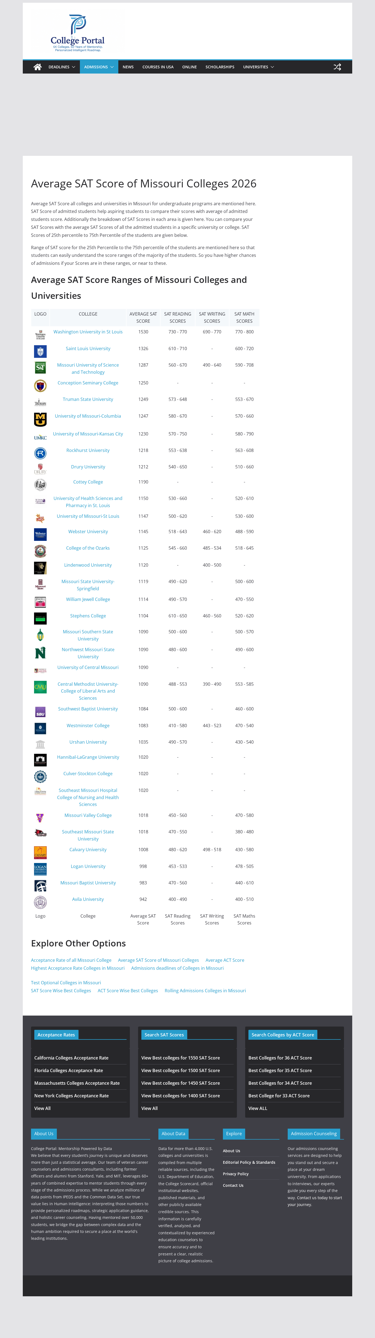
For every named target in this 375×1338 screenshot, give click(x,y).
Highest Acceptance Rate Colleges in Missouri (78, 968)
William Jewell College (88, 599)
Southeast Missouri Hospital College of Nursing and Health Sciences (88, 797)
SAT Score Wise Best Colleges (61, 991)
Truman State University (88, 399)
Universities (255, 66)
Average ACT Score (225, 960)
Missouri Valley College (88, 815)
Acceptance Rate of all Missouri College (71, 960)
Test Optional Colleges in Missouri (66, 983)
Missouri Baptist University (88, 883)
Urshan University (88, 742)
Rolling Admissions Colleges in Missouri (205, 991)
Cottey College (88, 482)
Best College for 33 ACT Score (279, 1096)
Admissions (96, 66)
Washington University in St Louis (88, 332)
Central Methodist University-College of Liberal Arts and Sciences (88, 691)
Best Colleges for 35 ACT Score (280, 1070)
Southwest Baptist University (88, 709)
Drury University (88, 467)
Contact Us (233, 1185)
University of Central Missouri (88, 667)
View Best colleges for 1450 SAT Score (180, 1083)
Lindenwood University (88, 565)
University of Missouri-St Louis (88, 516)
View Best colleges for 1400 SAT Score (180, 1096)
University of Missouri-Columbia (88, 416)
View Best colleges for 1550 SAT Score (180, 1058)
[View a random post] (337, 67)
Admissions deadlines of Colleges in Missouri (177, 968)
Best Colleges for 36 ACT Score (280, 1058)
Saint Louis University (88, 348)
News (128, 66)
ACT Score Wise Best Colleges (128, 991)
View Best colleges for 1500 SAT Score (180, 1070)
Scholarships (220, 66)
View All (42, 1108)
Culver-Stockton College (88, 774)
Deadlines (59, 66)
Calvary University (88, 850)
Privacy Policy (236, 1173)
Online (189, 66)
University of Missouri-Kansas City (88, 434)
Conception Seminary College (88, 383)
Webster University (88, 532)
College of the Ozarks (88, 548)
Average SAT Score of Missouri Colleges (158, 960)
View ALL (257, 1108)
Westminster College (88, 726)
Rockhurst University (88, 450)
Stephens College (88, 616)
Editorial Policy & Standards (249, 1162)
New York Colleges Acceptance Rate (71, 1096)
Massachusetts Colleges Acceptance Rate (77, 1083)
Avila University (88, 899)
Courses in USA (157, 66)
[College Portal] (37, 67)
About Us (231, 1150)
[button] (72, 67)
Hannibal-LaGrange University (88, 757)
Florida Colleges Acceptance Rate (68, 1070)
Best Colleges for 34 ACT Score (280, 1083)
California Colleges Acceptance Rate (71, 1058)
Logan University (88, 866)
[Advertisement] (187, 114)
